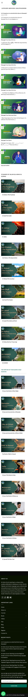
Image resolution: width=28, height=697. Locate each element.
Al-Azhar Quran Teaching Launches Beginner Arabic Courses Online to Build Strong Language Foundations (13, 655)
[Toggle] (26, 613)
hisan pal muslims (5, 165)
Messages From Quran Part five (8, 65)
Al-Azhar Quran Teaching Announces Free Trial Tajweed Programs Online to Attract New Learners (14, 661)
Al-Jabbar (4, 236)
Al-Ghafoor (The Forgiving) (8, 194)
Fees (2, 621)
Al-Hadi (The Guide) (6, 215)
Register (3, 630)
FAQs (2, 627)
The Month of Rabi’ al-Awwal (9, 454)
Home (2, 607)
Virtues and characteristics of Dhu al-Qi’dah (12, 433)
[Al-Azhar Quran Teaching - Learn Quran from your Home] (14, 2)
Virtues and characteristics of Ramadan (11, 412)
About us (3, 610)
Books (2, 616)
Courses (3, 613)
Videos (3, 618)
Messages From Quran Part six (8, 39)
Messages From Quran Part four (8, 90)
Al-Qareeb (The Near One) (8, 559)
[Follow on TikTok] (5, 597)
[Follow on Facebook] (2, 597)
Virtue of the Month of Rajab (9, 517)
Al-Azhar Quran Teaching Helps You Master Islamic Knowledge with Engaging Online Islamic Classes (13, 667)
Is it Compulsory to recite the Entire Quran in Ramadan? (14, 13)
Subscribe (14, 685)
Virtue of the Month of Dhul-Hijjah (10, 391)
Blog (2, 624)
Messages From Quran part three (8, 115)
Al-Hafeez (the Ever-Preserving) (9, 342)
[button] (2, 2)
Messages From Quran (6, 140)
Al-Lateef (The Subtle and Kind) (9, 320)
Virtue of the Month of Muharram (10, 496)
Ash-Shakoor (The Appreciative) (9, 257)
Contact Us (4, 633)
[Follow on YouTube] (10, 597)
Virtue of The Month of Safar (9, 475)
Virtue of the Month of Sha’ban (9, 538)
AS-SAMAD (5, 363)
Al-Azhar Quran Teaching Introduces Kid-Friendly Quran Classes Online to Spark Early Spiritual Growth (14, 648)
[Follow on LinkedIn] (8, 597)
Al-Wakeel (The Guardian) (8, 278)
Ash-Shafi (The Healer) (7, 300)
